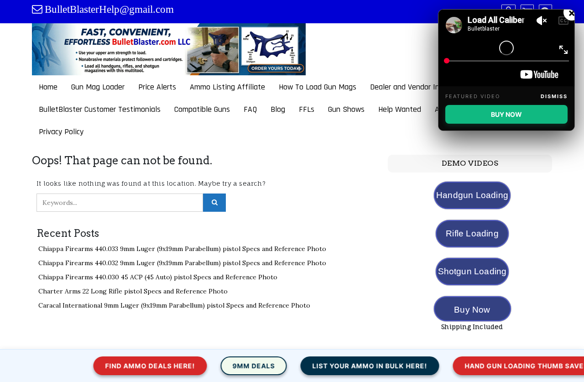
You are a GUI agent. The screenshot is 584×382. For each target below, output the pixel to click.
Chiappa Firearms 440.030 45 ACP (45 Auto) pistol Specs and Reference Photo (157, 277)
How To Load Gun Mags (317, 87)
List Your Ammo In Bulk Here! (354, 366)
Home (48, 87)
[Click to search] (214, 203)
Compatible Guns (202, 109)
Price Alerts (157, 87)
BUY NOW (506, 114)
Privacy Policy (61, 131)
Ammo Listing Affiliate (227, 87)
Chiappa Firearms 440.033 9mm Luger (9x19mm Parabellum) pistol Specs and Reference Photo (182, 249)
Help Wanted (399, 109)
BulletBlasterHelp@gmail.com (109, 9)
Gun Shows (346, 109)
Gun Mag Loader (98, 87)
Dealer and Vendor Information (421, 87)
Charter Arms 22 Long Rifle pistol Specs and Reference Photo (133, 291)
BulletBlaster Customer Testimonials (100, 109)
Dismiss (554, 96)
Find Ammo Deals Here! (134, 366)
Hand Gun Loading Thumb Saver (511, 366)
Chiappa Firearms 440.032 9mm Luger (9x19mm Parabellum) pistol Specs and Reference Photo (182, 263)
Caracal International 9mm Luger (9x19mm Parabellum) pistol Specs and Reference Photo (174, 305)
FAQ (250, 109)
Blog (278, 109)
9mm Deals (238, 366)
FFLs (306, 109)
